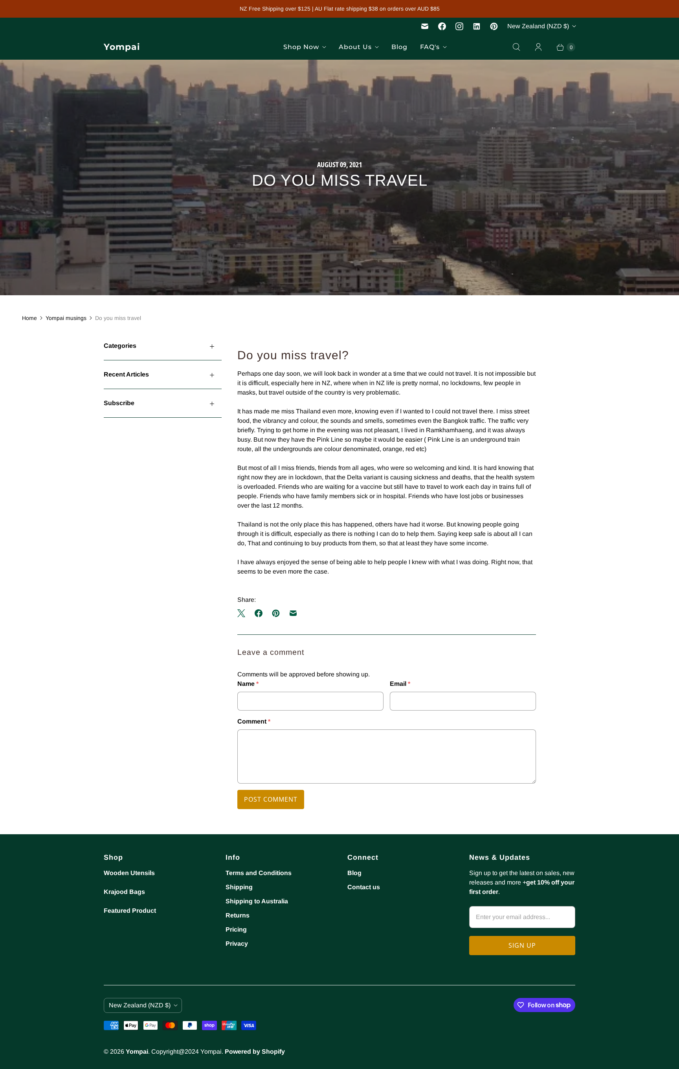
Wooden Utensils (129, 873)
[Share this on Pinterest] (275, 613)
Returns (238, 915)
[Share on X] (243, 613)
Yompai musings (66, 318)
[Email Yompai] (424, 26)
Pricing (236, 929)
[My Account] (538, 47)
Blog (399, 47)
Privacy (237, 943)
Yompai (137, 1051)
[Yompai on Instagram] (459, 26)
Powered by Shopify (255, 1051)
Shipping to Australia (257, 901)
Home (29, 318)
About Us (355, 47)
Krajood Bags (124, 891)
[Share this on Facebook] (258, 613)
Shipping (239, 887)
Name (248, 683)
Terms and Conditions (259, 873)
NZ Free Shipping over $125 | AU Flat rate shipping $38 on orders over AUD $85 (340, 8)
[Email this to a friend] (293, 613)
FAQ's (430, 47)
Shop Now (301, 47)
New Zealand (538, 26)
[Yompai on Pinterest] (494, 26)
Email (400, 683)
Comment (253, 721)
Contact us (363, 887)
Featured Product (130, 910)
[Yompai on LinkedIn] (476, 26)
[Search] (516, 47)
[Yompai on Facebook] (442, 26)
